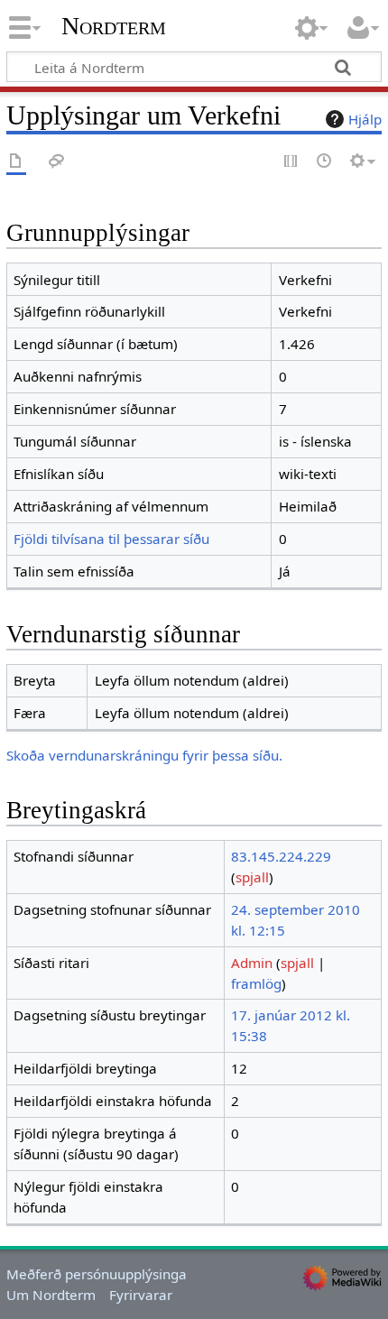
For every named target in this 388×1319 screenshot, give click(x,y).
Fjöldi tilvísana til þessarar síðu (111, 539)
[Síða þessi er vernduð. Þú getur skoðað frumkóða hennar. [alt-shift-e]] (291, 162)
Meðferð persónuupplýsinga (96, 1274)
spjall (252, 877)
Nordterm (113, 26)
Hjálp (365, 119)
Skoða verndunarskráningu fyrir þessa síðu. (144, 755)
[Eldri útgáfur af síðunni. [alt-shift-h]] (325, 162)
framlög (256, 983)
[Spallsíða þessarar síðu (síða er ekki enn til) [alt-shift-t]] (57, 162)
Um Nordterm (51, 1295)
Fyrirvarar (140, 1295)
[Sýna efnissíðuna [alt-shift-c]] (16, 162)
